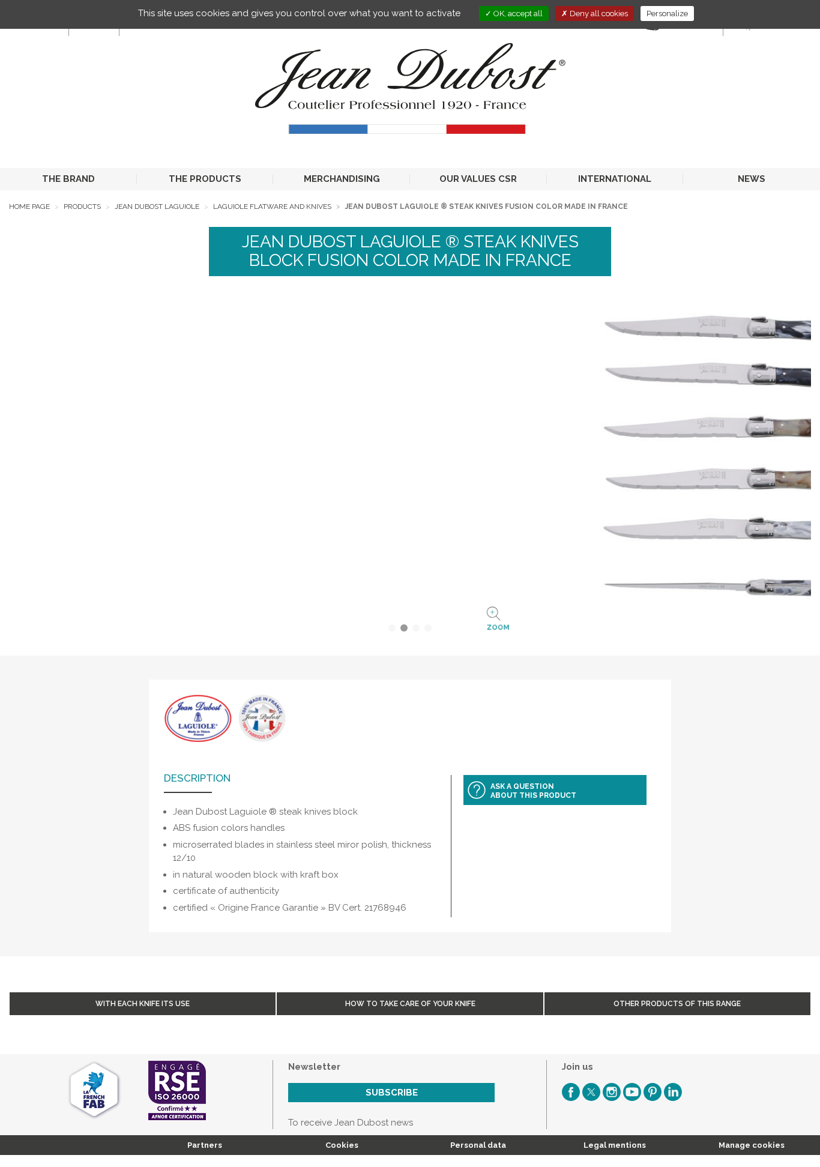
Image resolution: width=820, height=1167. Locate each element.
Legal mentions (614, 1145)
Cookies (341, 1145)
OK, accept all (517, 13)
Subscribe (392, 1092)
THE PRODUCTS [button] (205, 178)
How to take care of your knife (410, 1004)
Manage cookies (752, 1145)
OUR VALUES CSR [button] (478, 178)
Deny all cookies (598, 13)
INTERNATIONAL (614, 178)
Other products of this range (677, 1004)
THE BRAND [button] (68, 178)
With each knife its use (142, 1004)
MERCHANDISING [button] (342, 178)
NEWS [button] (751, 178)
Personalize (667, 13)
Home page (29, 206)
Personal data (478, 1145)
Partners (204, 1145)
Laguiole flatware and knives (272, 206)
